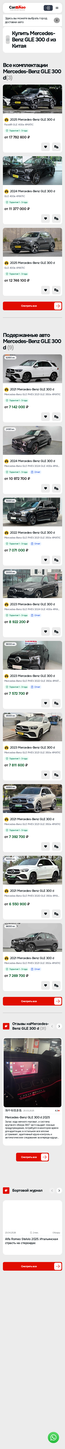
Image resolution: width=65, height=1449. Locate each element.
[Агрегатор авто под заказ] (16, 7)
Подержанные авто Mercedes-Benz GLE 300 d (32, 341)
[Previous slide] (52, 1026)
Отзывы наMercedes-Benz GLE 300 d (30, 1026)
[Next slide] (59, 1026)
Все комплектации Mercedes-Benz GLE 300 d (32, 71)
